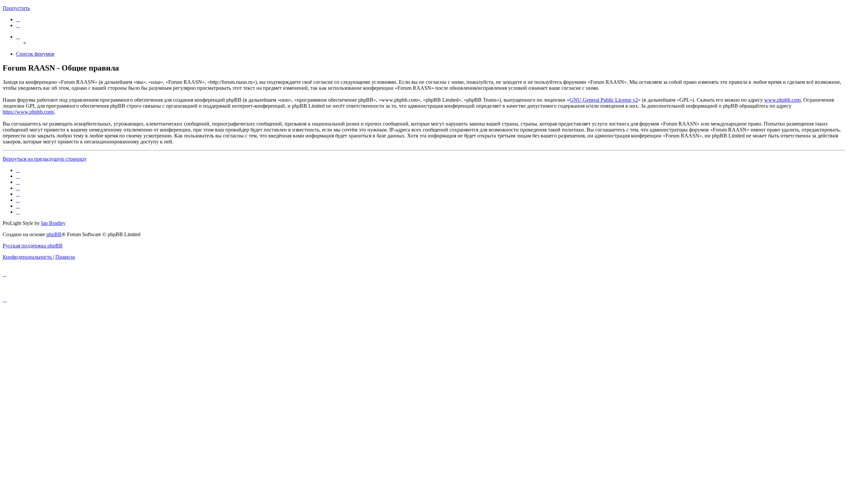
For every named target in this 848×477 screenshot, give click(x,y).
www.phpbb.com (782, 100)
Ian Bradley (53, 223)
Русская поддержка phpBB (33, 245)
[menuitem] (18, 19)
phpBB (54, 234)
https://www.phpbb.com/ (28, 112)
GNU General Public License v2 (603, 100)
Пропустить (16, 8)
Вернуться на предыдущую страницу (45, 159)
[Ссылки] (18, 36)
